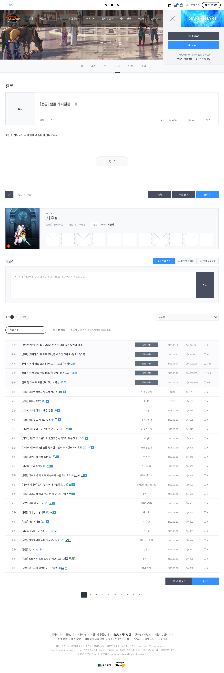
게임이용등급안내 (99, 634)
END (155, 595)
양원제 (146, 549)
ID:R (146, 401)
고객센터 (162, 639)
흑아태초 (34, 549)
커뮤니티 (90, 18)
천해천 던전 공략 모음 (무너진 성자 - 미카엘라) (46, 373)
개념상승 (146, 493)
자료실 (141, 18)
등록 (205, 285)
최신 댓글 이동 (187, 261)
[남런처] (26, 466)
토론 (130, 66)
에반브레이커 (146, 540)
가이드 (58, 18)
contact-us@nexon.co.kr (69, 650)
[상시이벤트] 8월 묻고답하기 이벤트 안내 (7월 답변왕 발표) (52, 345)
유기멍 (146, 410)
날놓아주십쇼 (146, 475)
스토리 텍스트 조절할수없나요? (45, 558)
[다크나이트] (28, 410)
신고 (20, 194)
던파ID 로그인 (193, 45)
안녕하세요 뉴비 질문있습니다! (45, 540)
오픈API (137, 639)
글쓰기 (207, 194)
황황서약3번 (35, 401)
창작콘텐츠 (107, 18)
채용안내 (69, 634)
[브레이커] (27, 447)
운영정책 (62, 639)
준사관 (146, 512)
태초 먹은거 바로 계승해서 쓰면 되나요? (50, 475)
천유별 (146, 530)
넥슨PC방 (76, 639)
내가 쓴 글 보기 (183, 194)
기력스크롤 (146, 429)
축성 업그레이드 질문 (40, 419)
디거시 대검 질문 (45, 410)
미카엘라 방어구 (37, 512)
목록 (160, 194)
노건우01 (146, 466)
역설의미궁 (35, 521)
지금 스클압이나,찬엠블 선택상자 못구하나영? (57, 438)
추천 (93, 66)
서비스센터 (125, 18)
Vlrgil (146, 438)
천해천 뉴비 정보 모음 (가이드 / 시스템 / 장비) (46, 363)
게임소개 (44, 18)
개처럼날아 (146, 419)
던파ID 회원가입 (202, 58)
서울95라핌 (146, 503)
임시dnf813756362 (146, 484)
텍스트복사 (9, 194)
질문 (117, 66)
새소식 (29, 18)
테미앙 (146, 456)
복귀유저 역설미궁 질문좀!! (43, 568)
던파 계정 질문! (37, 503)
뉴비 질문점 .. (43, 531)
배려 (42, 120)
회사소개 (56, 634)
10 (140, 594)
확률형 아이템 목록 (94, 639)
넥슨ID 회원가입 (184, 58)
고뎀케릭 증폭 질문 (39, 456)
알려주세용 (37, 466)
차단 (29, 194)
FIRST (69, 595)
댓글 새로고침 (208, 261)
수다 (143, 66)
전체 (80, 66)
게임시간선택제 (162, 634)
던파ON (155, 18)
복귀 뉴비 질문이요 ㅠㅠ (46, 429)
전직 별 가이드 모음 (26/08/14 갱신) (41, 382)
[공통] (25, 391)
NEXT (148, 595)
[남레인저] (27, 429)
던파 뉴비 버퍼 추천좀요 (50, 484)
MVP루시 (146, 567)
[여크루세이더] (29, 484)
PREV (75, 595)
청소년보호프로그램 (118, 639)
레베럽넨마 (146, 447)
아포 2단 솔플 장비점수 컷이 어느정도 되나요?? (58, 447)
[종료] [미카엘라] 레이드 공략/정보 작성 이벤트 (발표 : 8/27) (53, 354)
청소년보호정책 (143, 634)
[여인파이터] (28, 531)
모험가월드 (74, 18)
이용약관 (82, 634)
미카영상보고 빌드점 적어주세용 (46, 391)
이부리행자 (146, 391)
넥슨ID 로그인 (193, 35)
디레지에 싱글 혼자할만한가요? (45, 494)
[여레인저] (27, 438)
